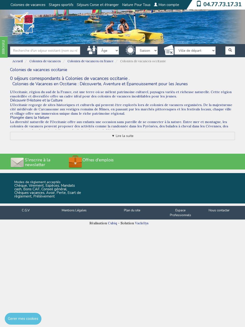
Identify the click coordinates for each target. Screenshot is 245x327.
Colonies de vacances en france (90, 61)
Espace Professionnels (180, 213)
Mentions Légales (74, 210)
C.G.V (26, 210)
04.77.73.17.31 (222, 4)
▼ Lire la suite (122, 136)
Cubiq (112, 223)
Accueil (17, 61)
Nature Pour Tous (136, 4)
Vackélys (142, 223)
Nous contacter (219, 210)
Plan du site (132, 210)
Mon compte (168, 4)
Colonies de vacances (28, 4)
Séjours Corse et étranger (98, 4)
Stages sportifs (61, 4)
